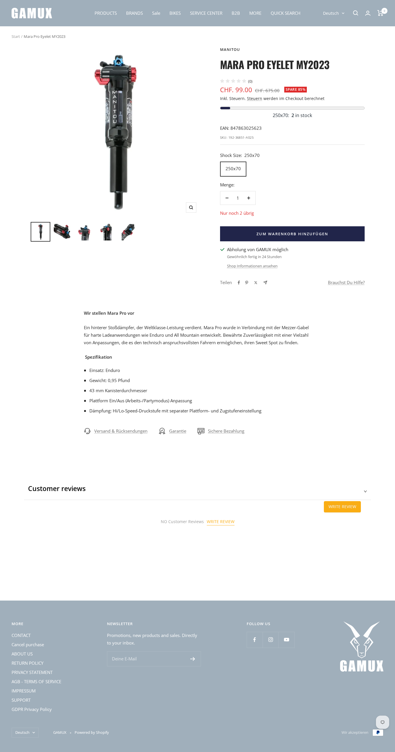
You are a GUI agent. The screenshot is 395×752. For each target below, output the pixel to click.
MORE (255, 13)
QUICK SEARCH (285, 13)
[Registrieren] (192, 659)
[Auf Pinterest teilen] (246, 283)
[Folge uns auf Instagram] (270, 640)
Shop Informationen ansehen (252, 265)
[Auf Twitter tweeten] (255, 283)
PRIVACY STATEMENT (32, 672)
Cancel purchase (28, 644)
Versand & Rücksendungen (120, 431)
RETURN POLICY (27, 663)
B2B (236, 13)
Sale (156, 13)
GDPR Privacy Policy (32, 709)
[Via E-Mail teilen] (265, 282)
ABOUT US (22, 654)
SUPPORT (21, 700)
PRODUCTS (106, 13)
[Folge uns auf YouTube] (286, 640)
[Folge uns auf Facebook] (255, 640)
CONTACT (21, 635)
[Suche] (355, 13)
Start (16, 36)
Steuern (254, 98)
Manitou (230, 49)
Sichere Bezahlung (226, 431)
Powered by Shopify (92, 732)
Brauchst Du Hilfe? (346, 282)
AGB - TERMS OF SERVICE (36, 681)
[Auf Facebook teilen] (239, 283)
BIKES (175, 13)
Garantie (177, 431)
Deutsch (331, 13)
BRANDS (134, 13)
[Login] (367, 13)
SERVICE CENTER (206, 13)
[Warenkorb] (380, 13)
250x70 (233, 168)
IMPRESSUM (24, 691)
